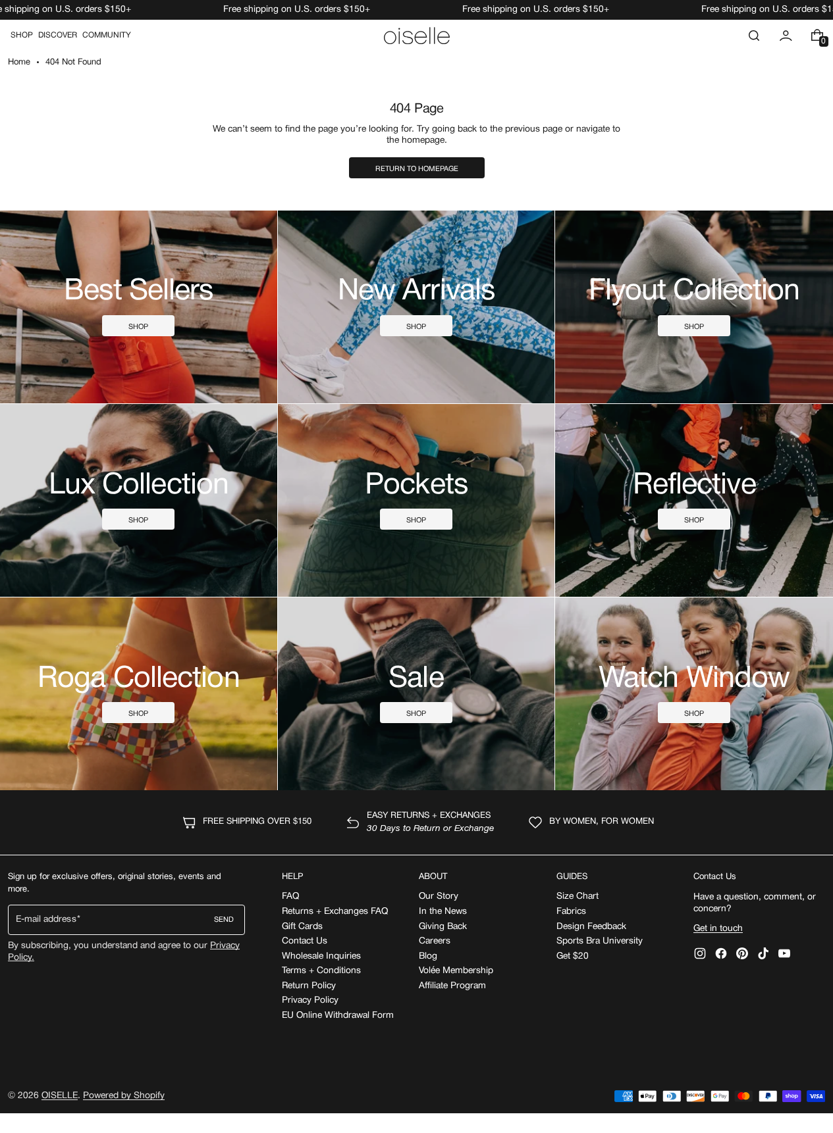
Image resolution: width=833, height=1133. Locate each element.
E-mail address (46, 919)
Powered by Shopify (124, 1096)
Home (19, 62)
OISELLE (59, 1096)
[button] (754, 35)
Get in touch (718, 928)
